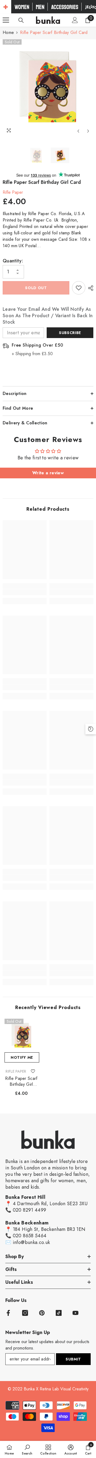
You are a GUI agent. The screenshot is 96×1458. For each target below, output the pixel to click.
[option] (48, 87)
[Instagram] (25, 1312)
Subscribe (70, 332)
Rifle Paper (13, 192)
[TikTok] (58, 1312)
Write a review (48, 473)
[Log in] (75, 20)
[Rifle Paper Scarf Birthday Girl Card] (21, 1035)
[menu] (6, 20)
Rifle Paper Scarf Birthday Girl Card (21, 1081)
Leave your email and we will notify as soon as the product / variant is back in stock (48, 315)
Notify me (22, 1057)
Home (8, 32)
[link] (25, 592)
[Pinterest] (41, 1312)
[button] (78, 131)
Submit (73, 1359)
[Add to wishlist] (78, 287)
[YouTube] (75, 1312)
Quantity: (13, 261)
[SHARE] (89, 288)
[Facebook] (8, 1312)
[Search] (21, 20)
